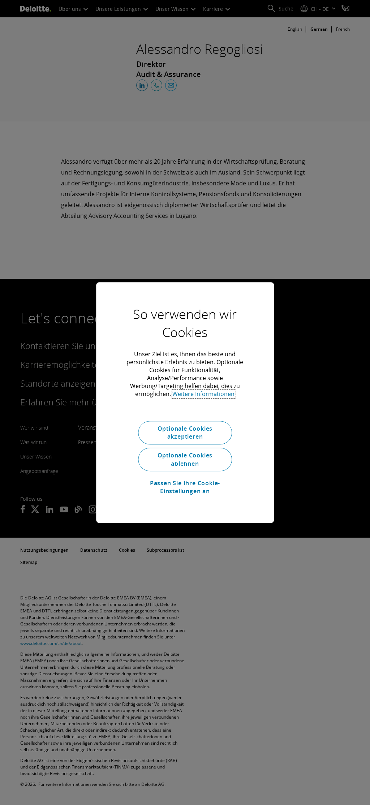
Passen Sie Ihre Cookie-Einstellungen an (185, 487)
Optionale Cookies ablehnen (185, 460)
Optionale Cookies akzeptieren (185, 432)
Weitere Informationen (203, 394)
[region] (185, 402)
